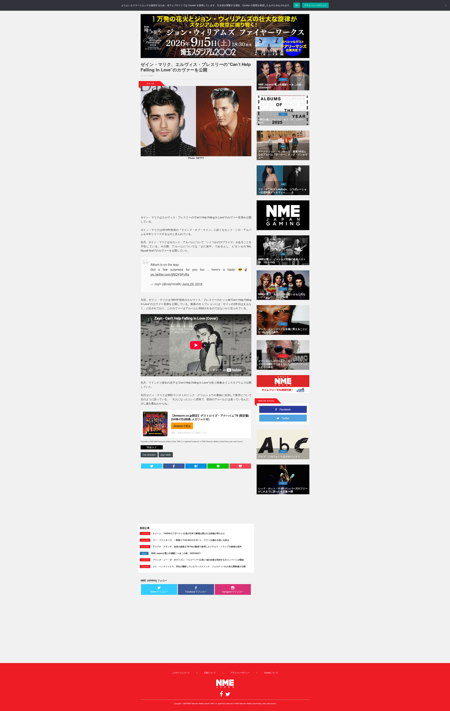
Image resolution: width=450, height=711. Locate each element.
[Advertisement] (196, 188)
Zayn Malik (165, 454)
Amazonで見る (182, 425)
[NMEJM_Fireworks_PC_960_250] (225, 36)
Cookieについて (271, 672)
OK (296, 5)
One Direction (149, 454)
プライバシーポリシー (240, 672)
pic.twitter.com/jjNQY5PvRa (169, 274)
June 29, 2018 (192, 284)
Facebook (284, 409)
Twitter (284, 418)
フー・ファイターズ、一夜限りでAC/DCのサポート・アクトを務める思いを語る (191, 540)
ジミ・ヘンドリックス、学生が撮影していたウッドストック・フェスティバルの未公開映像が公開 (199, 566)
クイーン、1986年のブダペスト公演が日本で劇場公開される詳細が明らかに (189, 533)
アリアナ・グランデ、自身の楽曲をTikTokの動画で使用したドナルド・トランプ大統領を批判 (197, 546)
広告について (210, 672)
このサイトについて (180, 672)
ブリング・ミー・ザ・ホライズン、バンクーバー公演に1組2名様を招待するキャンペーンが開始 (198, 559)
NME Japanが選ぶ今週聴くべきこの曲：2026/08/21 (176, 553)
